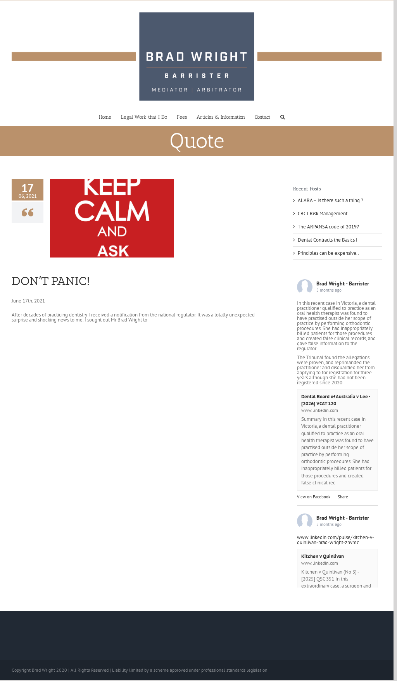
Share (343, 497)
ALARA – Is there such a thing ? (330, 200)
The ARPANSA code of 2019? (328, 226)
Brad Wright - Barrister (342, 283)
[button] (282, 116)
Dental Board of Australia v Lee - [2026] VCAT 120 (335, 400)
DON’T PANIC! (51, 280)
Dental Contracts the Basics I (327, 240)
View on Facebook (313, 497)
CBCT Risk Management (322, 213)
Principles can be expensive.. (328, 253)
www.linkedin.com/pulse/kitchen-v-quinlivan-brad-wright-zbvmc (335, 540)
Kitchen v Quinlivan (322, 556)
